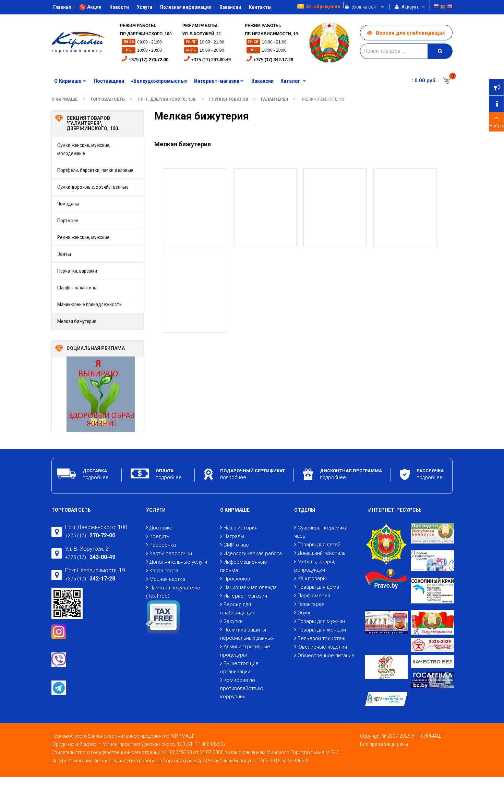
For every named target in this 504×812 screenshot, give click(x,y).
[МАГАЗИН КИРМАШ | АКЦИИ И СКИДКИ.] (78, 42)
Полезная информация (186, 7)
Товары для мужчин (321, 621)
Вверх (496, 126)
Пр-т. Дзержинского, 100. (166, 99)
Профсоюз (237, 579)
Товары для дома (318, 587)
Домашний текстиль (322, 553)
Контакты (260, 7)
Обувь (305, 613)
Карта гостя (163, 570)
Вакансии (230, 7)
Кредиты (159, 536)
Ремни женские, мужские (83, 237)
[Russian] (436, 7)
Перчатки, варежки (77, 271)
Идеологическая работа (253, 553)
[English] (450, 7)
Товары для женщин (322, 630)
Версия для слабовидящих (410, 33)
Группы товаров (228, 99)
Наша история (240, 528)
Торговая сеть (107, 99)
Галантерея (274, 99)
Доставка (160, 528)
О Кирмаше (64, 99)
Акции (94, 7)
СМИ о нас (236, 545)
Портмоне (67, 220)
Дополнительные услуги (178, 562)
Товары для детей (319, 544)
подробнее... (98, 477)
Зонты (64, 254)
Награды (234, 536)
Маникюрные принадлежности (89, 304)
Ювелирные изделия (322, 647)
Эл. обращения (323, 6)
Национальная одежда (250, 587)
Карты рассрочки (170, 553)
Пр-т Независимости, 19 (95, 570)
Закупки (233, 621)
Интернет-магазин (245, 596)
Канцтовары (312, 578)
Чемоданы (68, 204)
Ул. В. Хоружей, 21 (88, 549)
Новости (119, 7)
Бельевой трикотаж (321, 638)
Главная (62, 7)
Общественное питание (326, 655)
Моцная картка (167, 579)
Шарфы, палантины (77, 288)
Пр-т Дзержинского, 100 (96, 527)
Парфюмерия (314, 595)
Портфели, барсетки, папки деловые (95, 170)
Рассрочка (162, 545)
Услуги (144, 7)
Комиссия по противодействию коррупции (241, 688)
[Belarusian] (443, 7)
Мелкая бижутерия (76, 321)
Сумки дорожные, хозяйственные (93, 187)
